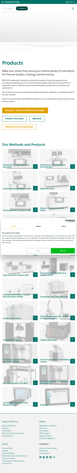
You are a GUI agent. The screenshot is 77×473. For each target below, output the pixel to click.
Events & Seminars (9, 425)
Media (42, 421)
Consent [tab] (13, 226)
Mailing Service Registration (19, 127)
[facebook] (50, 457)
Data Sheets (44, 430)
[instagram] (54, 457)
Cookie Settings (8, 453)
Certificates (6, 430)
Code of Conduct (8, 458)
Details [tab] (38, 226)
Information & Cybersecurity (13, 461)
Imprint (5, 450)
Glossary (5, 428)
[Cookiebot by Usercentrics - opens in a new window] (66, 220)
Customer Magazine (47, 438)
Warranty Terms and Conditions (14, 456)
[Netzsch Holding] (3, 2)
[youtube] (40, 457)
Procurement (44, 453)
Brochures (43, 428)
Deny (38, 251)
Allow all (63, 251)
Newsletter (43, 450)
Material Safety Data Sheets (13, 433)
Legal (5, 444)
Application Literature (48, 425)
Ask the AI (23, 8)
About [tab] (64, 226)
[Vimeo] (44, 457)
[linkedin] (47, 457)
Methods (37, 118)
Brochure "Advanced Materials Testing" (25, 110)
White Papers (44, 433)
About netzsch (10, 421)
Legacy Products (45, 436)
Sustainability (7, 436)
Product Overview (14, 118)
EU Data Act (6, 463)
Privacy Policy (7, 448)
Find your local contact (48, 448)
